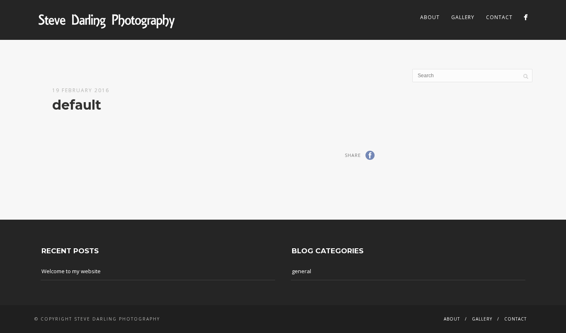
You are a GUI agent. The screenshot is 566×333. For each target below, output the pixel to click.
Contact (499, 17)
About (430, 17)
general (301, 271)
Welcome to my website (71, 271)
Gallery (462, 17)
